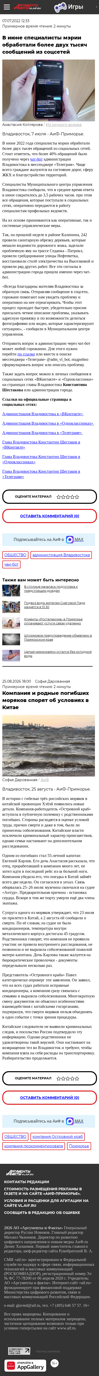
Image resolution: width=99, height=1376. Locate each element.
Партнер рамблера (48, 1351)
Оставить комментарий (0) (49, 516)
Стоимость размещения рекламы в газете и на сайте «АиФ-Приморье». (43, 1191)
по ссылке (26, 354)
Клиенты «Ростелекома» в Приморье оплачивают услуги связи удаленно (53, 621)
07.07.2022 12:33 (15, 21)
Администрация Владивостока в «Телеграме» (42, 433)
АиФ (45, 780)
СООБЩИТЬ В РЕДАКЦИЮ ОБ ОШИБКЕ (42, 1212)
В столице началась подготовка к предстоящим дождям (51, 589)
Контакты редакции (26, 1182)
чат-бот (36, 159)
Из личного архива (63, 124)
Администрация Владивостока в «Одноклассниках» (48, 423)
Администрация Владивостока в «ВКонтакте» (43, 414)
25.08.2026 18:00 (16, 681)
